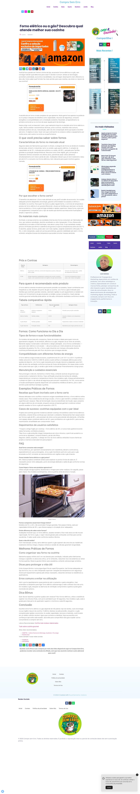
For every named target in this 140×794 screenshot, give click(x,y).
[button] (101, 44)
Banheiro (77, 7)
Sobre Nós (58, 681)
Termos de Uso (58, 685)
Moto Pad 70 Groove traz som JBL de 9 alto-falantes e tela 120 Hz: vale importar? (109, 158)
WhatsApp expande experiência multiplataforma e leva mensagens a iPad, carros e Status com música (108, 170)
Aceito (109, 787)
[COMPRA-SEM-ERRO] (32, 678)
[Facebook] (100, 311)
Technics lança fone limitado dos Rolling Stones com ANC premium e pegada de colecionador (109, 147)
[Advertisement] (52, 246)
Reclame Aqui (25, 634)
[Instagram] (26, 11)
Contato (61, 674)
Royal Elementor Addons (78, 695)
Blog (92, 7)
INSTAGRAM (25, 641)
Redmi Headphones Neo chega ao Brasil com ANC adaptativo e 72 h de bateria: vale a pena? (109, 193)
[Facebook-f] (22, 11)
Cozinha (55, 7)
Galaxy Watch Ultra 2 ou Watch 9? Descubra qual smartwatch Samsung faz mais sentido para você (109, 182)
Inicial (48, 7)
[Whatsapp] (29, 11)
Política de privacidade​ (58, 678)
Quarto (70, 7)
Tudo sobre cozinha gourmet (29, 626)
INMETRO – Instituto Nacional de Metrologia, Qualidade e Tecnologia (40, 633)
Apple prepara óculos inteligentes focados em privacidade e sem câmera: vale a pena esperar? (109, 136)
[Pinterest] (32, 11)
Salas (62, 7)
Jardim (85, 7)
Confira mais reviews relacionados (46, 623)
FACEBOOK (25, 639)
